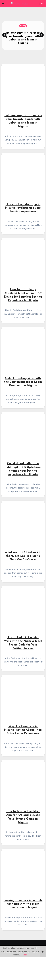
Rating (23, 26)
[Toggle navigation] (3, 3)
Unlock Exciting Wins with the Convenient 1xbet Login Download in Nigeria (23, 382)
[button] (42, 35)
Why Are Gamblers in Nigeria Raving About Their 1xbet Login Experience (23, 730)
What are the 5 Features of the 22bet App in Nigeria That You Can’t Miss (23, 556)
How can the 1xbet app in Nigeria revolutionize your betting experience (23, 208)
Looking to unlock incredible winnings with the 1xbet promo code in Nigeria (23, 904)
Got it (25, 955)
